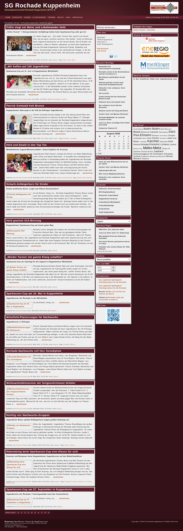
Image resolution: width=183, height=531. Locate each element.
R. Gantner (88, 481)
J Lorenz (143, 142)
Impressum (77, 17)
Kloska (136, 144)
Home (7, 17)
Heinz (144, 138)
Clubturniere (39, 17)
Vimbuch (145, 156)
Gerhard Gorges (21, 60)
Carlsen (154, 132)
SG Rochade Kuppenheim (42, 5)
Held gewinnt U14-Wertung (23, 220)
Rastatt (144, 151)
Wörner (72, 344)
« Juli (99, 153)
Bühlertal (145, 132)
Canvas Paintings (41, 523)
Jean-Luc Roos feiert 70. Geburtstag (114, 233)
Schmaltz (168, 154)
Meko (147, 148)
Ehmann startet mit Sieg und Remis (113, 111)
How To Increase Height (26, 523)
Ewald (79, 177)
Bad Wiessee (166, 129)
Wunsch (137, 158)
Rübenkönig (10, 483)
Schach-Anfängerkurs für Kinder (27, 184)
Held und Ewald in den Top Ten (26, 145)
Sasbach (159, 151)
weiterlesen (31, 55)
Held (69, 60)
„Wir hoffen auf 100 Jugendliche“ (28, 66)
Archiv (60, 17)
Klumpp (144, 144)
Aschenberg (138, 129)
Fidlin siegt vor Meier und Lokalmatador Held (35, 27)
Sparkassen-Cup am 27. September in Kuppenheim (39, 489)
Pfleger (165, 148)
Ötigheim (145, 158)
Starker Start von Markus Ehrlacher (113, 114)
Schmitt (137, 156)
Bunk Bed (108, 251)
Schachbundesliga (106, 205)
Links (68, 17)
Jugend (27, 17)
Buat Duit (15, 523)
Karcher (153, 141)
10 (100, 144)
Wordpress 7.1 (19, 525)
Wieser (169, 156)
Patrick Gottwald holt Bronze (25, 105)
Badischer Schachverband (110, 189)
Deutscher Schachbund (108, 195)
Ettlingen (66, 138)
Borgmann (68, 481)
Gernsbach (164, 135)
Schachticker (104, 209)
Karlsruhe (164, 142)
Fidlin (65, 60)
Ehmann (145, 135)
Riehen (150, 151)
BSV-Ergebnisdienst (107, 192)
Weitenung (154, 156)
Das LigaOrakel (105, 280)
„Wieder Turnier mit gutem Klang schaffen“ (34, 257)
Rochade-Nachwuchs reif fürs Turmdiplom (33, 351)
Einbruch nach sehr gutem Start (112, 102)
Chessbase (163, 132)
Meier (74, 60)
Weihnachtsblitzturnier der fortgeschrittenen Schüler (41, 383)
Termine (51, 17)
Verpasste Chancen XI (108, 128)
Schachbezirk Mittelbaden (109, 202)
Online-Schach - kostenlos (144, 30)
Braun (67, 445)
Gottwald (74, 138)
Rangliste (17, 17)
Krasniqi (89, 177)
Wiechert (162, 156)
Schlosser (158, 154)
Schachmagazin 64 (142, 154)
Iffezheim (163, 138)
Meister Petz (138, 148)
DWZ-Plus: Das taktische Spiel (111, 229)
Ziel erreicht (104, 93)
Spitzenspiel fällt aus (107, 170)
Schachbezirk (67, 177)
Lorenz (173, 144)
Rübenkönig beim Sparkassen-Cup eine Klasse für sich (42, 451)
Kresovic (154, 144)
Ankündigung (56, 99)
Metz (157, 148)
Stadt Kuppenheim (106, 212)
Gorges (171, 135)
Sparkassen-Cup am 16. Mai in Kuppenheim (34, 293)
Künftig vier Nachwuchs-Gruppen (28, 415)
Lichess (164, 144)
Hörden (155, 138)
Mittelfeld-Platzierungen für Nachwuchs (32, 317)
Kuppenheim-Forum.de (108, 199)
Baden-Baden (152, 128)
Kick (170, 141)
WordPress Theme (22, 522)
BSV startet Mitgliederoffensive (112, 174)
